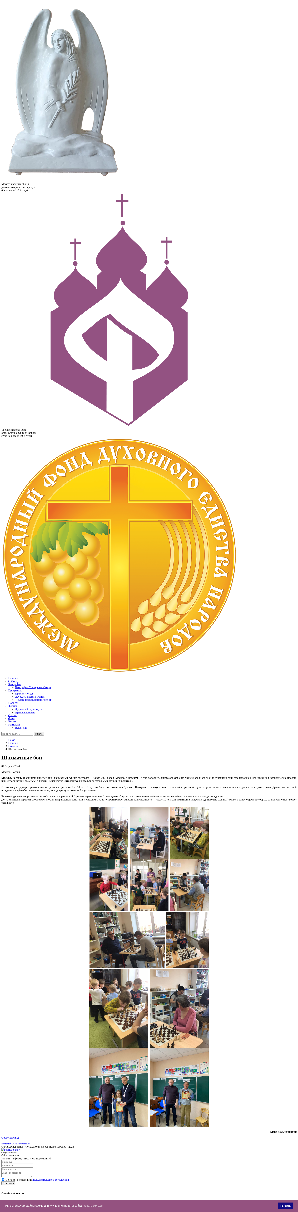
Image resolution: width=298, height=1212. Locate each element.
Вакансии (21, 727)
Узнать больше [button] (93, 1205)
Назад (11, 739)
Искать (39, 734)
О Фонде (13, 681)
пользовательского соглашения (50, 1179)
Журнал (12, 705)
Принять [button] (285, 1205)
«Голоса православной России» (33, 699)
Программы (15, 690)
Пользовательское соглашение (15, 1143)
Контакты (14, 724)
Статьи (12, 715)
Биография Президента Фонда (33, 687)
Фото (11, 718)
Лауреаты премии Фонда (29, 696)
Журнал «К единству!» (28, 709)
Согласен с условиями (37, 1179)
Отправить (8, 1183)
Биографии (14, 684)
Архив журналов (25, 712)
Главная (13, 678)
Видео (12, 721)
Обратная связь (10, 1137)
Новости (13, 702)
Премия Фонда (24, 693)
